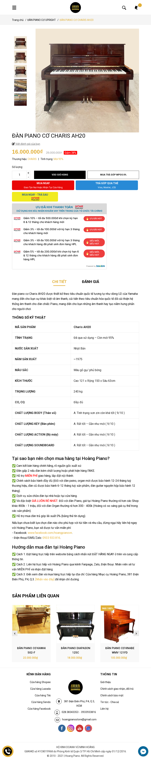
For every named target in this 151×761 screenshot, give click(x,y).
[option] (76, 43)
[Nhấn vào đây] (44, 579)
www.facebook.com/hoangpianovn (50, 533)
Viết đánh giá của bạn (27, 143)
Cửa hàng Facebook (39, 708)
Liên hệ (104, 708)
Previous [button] (14, 633)
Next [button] (136, 633)
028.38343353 (70, 712)
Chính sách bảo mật (111, 695)
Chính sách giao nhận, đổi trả (117, 688)
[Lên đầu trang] (141, 743)
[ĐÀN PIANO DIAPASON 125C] (75, 624)
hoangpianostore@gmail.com (79, 719)
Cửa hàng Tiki (43, 695)
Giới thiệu (105, 682)
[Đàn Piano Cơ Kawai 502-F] (31, 624)
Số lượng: (17, 166)
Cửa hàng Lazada (40, 688)
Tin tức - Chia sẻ (109, 702)
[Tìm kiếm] (124, 7)
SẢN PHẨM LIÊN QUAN (35, 595)
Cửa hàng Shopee (40, 682)
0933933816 (88, 712)
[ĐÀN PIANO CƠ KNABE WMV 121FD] (120, 624)
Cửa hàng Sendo (41, 702)
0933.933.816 (51, 538)
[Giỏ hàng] (137, 7)
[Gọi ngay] (7, 751)
